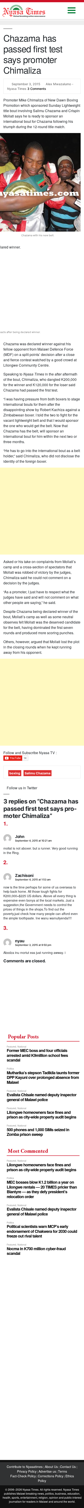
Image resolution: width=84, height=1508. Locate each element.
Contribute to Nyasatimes (25, 1466)
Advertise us (47, 1471)
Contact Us (68, 1466)
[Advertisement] (42, 511)
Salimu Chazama (37, 773)
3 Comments (36, 89)
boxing (14, 773)
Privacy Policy (27, 1471)
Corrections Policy (50, 1476)
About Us (52, 1466)
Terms (62, 1471)
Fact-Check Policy (23, 1476)
